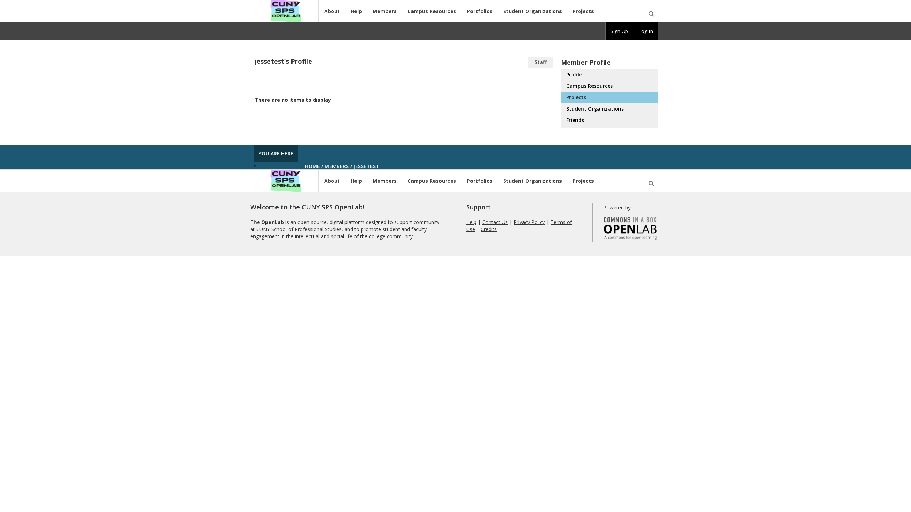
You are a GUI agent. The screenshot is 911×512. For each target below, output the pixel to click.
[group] (619, 31)
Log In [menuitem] (645, 31)
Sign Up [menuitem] (619, 31)
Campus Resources (431, 11)
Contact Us (495, 222)
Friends (575, 120)
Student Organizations (532, 11)
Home (312, 166)
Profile (574, 74)
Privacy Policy (529, 222)
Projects (583, 11)
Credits (489, 229)
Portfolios (480, 11)
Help (356, 11)
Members (385, 11)
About (332, 11)
